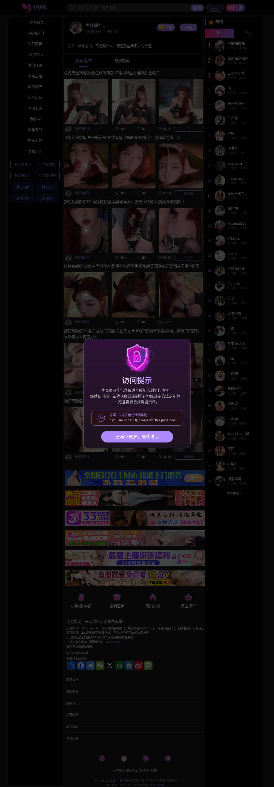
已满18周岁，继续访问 (137, 436)
